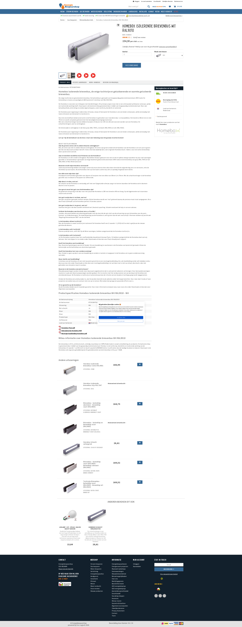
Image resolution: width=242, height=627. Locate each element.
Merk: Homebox (94, 82)
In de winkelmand (131, 65)
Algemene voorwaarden (120, 606)
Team (114, 616)
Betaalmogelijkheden (119, 576)
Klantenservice (178, 1)
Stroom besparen (72, 11)
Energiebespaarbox (120, 11)
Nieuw (62, 11)
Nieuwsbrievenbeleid (119, 574)
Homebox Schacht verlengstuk (90, 443)
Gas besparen (85, 11)
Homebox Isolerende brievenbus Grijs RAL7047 (92, 384)
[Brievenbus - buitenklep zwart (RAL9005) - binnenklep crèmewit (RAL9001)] (70, 468)
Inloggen (137, 1)
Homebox (128, 35)
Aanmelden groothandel (120, 591)
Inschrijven (168, 569)
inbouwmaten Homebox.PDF (71, 331)
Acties (176, 11)
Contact (114, 613)
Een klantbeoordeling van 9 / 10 (139, 16)
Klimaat (151, 11)
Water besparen (96, 11)
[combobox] (168, 55)
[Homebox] (169, 130)
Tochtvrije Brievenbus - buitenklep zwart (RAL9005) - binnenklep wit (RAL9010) (93, 484)
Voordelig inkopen (118, 596)
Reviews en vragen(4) (110, 82)
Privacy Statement (118, 611)
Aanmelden (137, 566)
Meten (157, 11)
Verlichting (108, 11)
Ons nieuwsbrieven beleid (169, 574)
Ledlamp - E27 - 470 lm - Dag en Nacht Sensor (70, 528)
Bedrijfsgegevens (118, 581)
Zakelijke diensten (167, 1)
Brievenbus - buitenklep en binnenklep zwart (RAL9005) (93, 424)
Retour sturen (116, 601)
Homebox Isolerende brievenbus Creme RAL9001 (93, 365)
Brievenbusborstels (86, 20)
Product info (65, 82)
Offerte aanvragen (79, 82)
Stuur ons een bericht (66, 569)
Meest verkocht (166, 11)
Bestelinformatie (118, 584)
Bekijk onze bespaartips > (174, 16)
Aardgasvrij (133, 11)
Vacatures (115, 598)
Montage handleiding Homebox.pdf (74, 333)
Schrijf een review (139, 37)
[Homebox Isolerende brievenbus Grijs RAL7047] (70, 390)
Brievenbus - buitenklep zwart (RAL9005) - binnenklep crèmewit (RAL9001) (92, 464)
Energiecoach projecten (120, 566)
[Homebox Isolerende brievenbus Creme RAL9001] (70, 370)
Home (62, 20)
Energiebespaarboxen (119, 564)
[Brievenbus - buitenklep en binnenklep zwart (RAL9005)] (70, 429)
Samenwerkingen (118, 571)
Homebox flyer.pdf (68, 328)
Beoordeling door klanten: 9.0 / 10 (121, 623)
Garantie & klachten (119, 603)
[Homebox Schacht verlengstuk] (70, 449)
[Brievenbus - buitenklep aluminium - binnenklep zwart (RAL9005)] (70, 410)
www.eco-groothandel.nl (168, 47)
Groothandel (157, 1)
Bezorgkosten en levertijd (166, 88)
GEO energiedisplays (119, 586)
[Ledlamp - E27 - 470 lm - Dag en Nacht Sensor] (70, 515)
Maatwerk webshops (119, 569)
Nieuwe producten (97, 591)
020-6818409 (63, 566)
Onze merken (95, 588)
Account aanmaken (146, 1)
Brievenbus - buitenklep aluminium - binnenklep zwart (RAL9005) (92, 405)
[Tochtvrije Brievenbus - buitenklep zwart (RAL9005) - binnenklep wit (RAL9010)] (70, 488)
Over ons (115, 579)
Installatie (143, 11)
